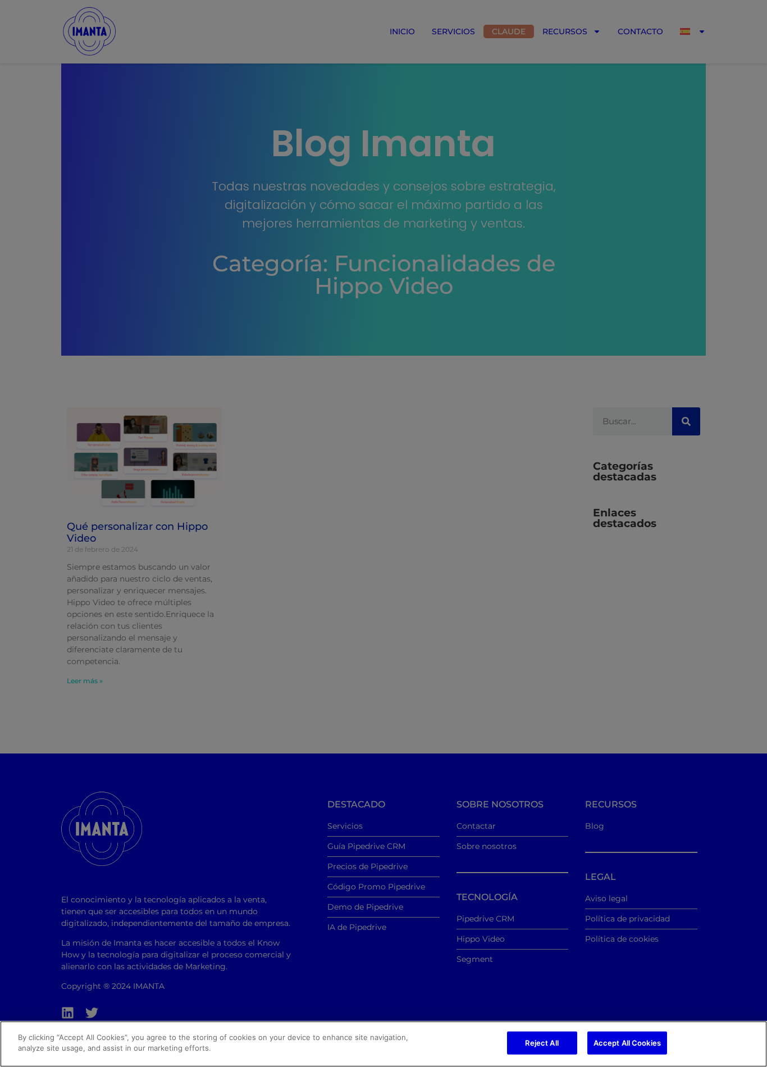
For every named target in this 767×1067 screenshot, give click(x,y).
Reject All (541, 1042)
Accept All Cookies (627, 1042)
